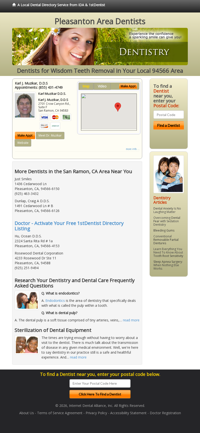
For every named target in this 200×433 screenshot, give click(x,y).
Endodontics (55, 300)
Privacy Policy (96, 413)
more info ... (133, 149)
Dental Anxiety (163, 208)
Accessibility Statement (128, 413)
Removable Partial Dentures (166, 241)
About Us (26, 413)
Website (23, 143)
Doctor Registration (165, 413)
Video (102, 86)
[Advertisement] (175, 318)
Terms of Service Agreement (59, 413)
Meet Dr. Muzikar (50, 135)
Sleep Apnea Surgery (167, 262)
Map (86, 86)
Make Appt (25, 135)
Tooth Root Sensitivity (168, 256)
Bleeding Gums (163, 230)
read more (131, 320)
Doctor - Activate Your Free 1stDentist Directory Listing (69, 226)
